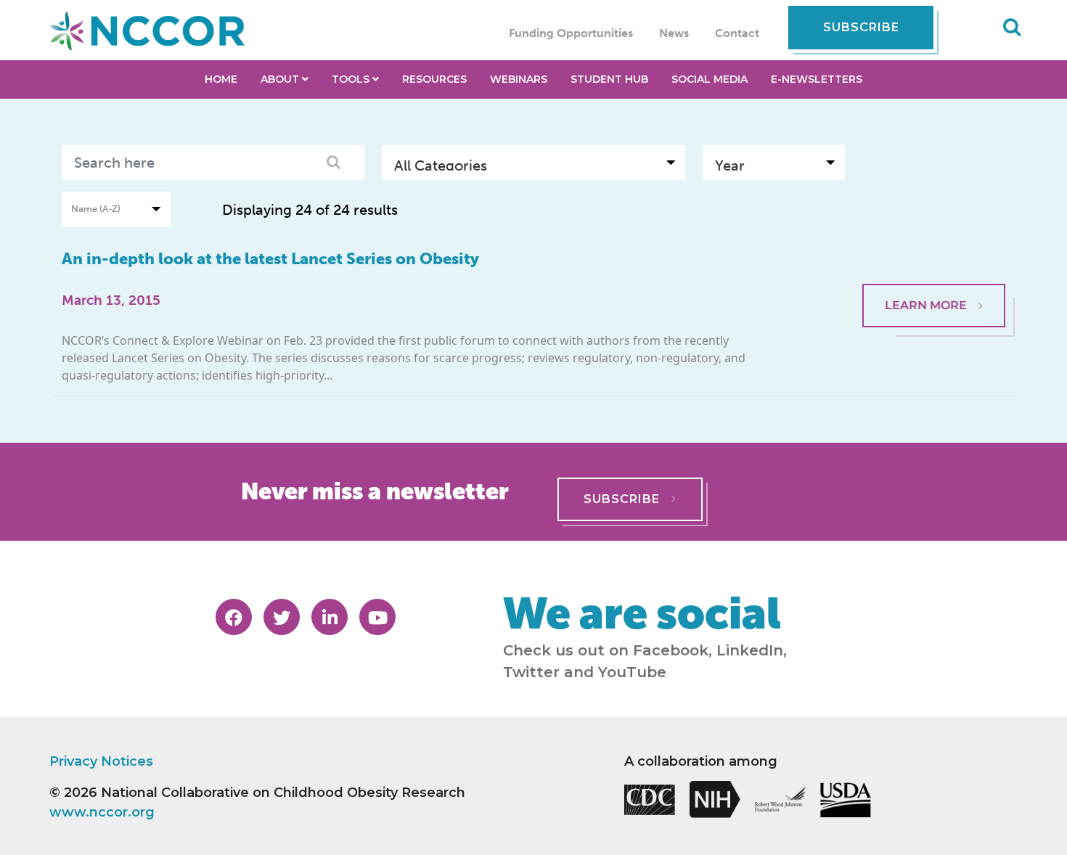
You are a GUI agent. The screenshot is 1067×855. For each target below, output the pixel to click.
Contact (737, 33)
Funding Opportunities (571, 33)
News (674, 33)
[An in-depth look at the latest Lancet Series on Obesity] (933, 248)
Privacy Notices (101, 761)
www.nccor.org (102, 812)
